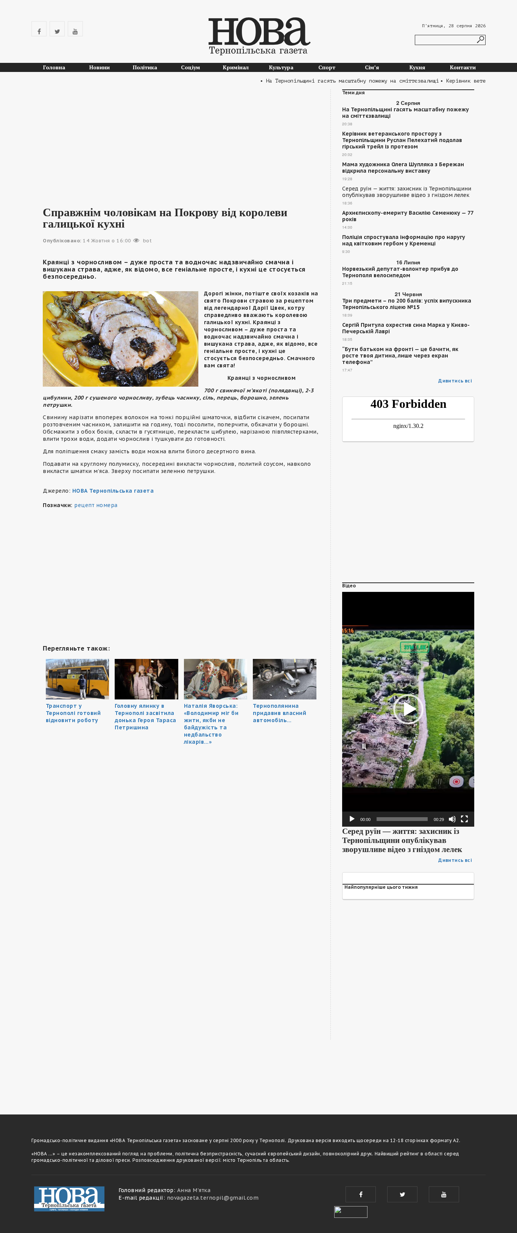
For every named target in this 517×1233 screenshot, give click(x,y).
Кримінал (236, 67)
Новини (99, 67)
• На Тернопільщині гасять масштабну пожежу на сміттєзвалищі (336, 81)
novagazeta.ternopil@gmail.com (213, 1197)
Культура (281, 67)
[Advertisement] (181, 142)
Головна (54, 67)
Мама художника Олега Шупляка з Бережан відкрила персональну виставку (403, 167)
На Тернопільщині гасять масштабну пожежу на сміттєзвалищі (405, 112)
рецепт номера (96, 505)
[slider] (402, 819)
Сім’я (372, 67)
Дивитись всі (455, 381)
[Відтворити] (352, 819)
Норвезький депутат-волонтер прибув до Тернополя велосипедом (400, 272)
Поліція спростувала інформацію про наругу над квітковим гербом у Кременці (403, 240)
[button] (408, 709)
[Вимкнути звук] (452, 819)
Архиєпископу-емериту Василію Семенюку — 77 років (407, 216)
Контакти (463, 67)
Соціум (190, 67)
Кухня (417, 67)
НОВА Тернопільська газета (113, 490)
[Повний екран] (464, 819)
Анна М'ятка (194, 1190)
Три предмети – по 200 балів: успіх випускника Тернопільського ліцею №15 (406, 304)
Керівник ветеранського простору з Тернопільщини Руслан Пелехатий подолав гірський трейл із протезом (402, 140)
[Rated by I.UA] (351, 1211)
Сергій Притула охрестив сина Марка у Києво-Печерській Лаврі (406, 328)
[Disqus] (181, 995)
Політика (145, 67)
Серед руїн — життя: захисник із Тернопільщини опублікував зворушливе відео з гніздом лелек (406, 192)
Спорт (326, 67)
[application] (408, 709)
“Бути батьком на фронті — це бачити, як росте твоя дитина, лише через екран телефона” (400, 355)
